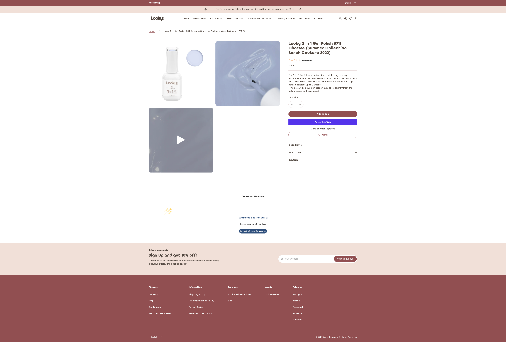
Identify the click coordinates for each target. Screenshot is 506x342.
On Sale (318, 18)
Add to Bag (323, 113)
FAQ (151, 300)
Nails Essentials (235, 18)
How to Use (294, 152)
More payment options (323, 128)
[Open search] (340, 18)
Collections (216, 18)
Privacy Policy (196, 307)
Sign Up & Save (345, 258)
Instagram (298, 294)
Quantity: (293, 97)
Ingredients (295, 144)
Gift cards (304, 18)
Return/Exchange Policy (201, 300)
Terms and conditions (200, 313)
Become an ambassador (162, 313)
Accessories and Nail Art (260, 18)
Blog (230, 300)
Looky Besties (272, 294)
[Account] (345, 18)
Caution (293, 159)
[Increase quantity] (300, 104)
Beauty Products (286, 18)
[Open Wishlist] (350, 18)
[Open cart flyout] (355, 18)
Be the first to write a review (253, 231)
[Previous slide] (205, 9)
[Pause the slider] (304, 9)
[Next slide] (300, 9)
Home (152, 31)
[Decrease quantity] (291, 104)
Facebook (298, 307)
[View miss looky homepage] (154, 3)
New (186, 18)
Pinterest (297, 319)
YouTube (297, 313)
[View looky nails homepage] (158, 18)
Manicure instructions (239, 294)
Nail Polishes (199, 18)
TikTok (296, 300)
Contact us (155, 307)
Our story (154, 294)
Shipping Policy (197, 294)
